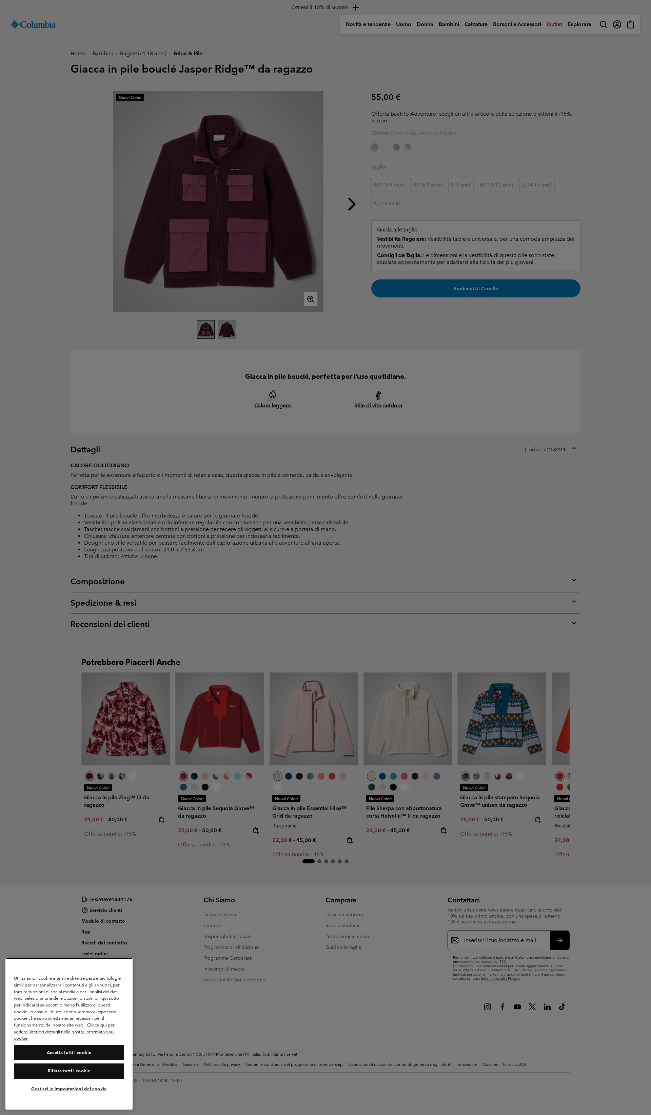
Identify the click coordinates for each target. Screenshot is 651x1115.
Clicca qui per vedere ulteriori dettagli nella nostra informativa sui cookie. (64, 1031)
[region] (69, 1034)
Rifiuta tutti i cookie (69, 1071)
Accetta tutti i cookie (69, 1052)
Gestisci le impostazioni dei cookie (69, 1089)
